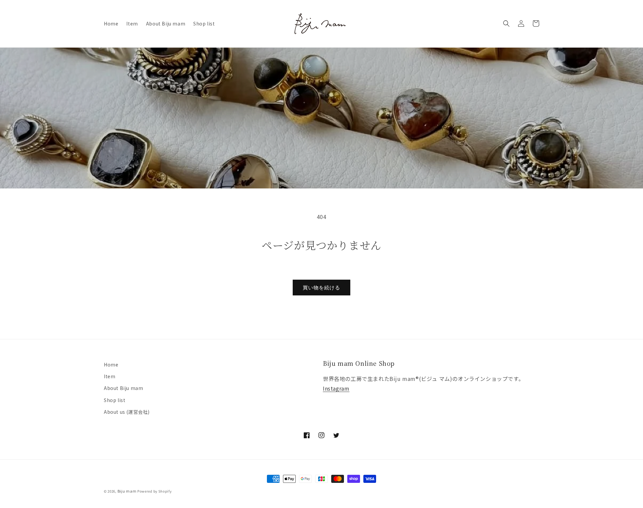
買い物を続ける (321, 287)
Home (111, 364)
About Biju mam (123, 388)
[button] (506, 23)
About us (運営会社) (127, 411)
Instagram (336, 388)
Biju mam (127, 491)
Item (109, 376)
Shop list (114, 400)
